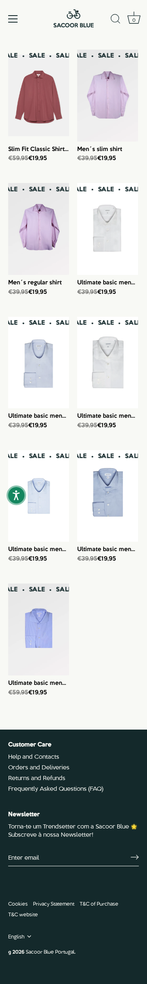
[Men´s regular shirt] (38, 229)
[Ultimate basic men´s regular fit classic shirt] (38, 363)
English (16, 936)
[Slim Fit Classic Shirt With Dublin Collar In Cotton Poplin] (38, 96)
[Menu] (13, 19)
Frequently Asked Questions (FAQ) (55, 788)
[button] (16, 495)
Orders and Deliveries (38, 767)
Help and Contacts (33, 756)
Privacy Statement (53, 903)
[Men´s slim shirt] (107, 96)
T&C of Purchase (99, 903)
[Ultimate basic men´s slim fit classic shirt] (107, 229)
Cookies (18, 903)
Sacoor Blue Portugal (50, 951)
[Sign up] (135, 857)
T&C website (23, 914)
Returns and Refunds (36, 777)
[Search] (116, 20)
